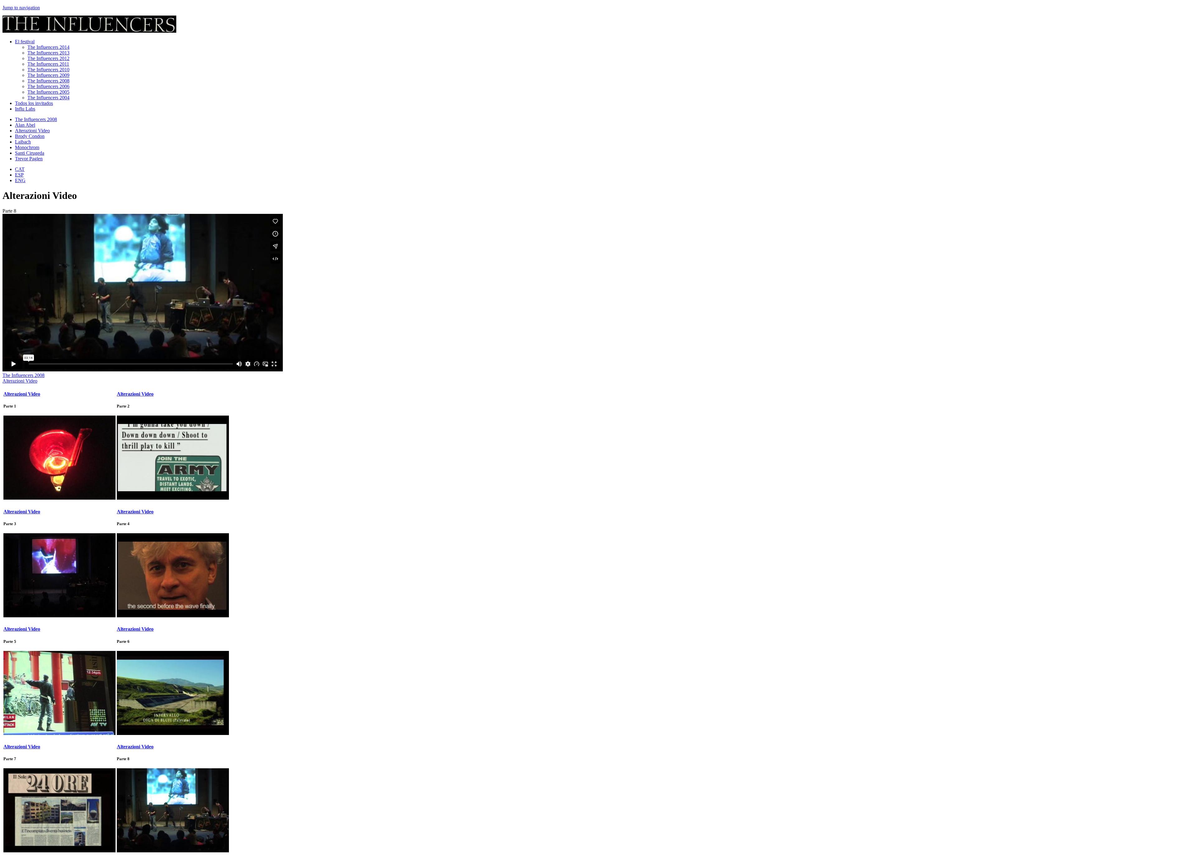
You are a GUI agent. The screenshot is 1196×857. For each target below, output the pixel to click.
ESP (19, 174)
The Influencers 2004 (48, 97)
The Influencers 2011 (48, 64)
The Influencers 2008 (48, 80)
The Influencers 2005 (48, 92)
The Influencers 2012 (48, 58)
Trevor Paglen (29, 158)
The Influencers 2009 (48, 75)
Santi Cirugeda (29, 153)
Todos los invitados (34, 103)
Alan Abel (25, 125)
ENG (20, 180)
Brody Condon (30, 136)
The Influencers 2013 (48, 52)
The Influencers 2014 (48, 47)
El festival (25, 41)
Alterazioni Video (32, 130)
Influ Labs (25, 108)
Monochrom (27, 147)
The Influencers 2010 (48, 69)
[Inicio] (89, 31)
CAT (20, 169)
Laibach (23, 141)
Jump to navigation (21, 7)
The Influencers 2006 (48, 86)
